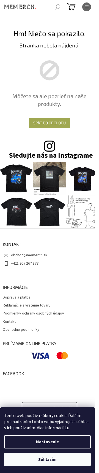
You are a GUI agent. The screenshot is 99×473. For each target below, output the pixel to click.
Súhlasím (47, 459)
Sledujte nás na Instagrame (51, 155)
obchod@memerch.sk (29, 255)
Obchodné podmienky (21, 329)
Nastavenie (47, 442)
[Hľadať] (57, 6)
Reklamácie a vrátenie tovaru (27, 305)
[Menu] (86, 6)
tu (67, 428)
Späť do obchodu (49, 122)
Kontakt (9, 321)
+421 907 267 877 (24, 263)
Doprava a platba (17, 297)
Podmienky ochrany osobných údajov (33, 313)
